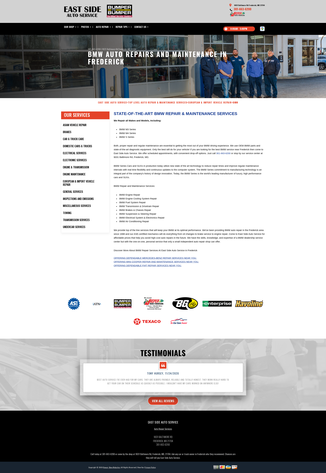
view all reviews (163, 400)
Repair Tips (121, 27)
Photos (85, 27)
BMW (235, 102)
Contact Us (140, 27)
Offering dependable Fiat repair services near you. (148, 265)
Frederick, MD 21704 (127, 49)
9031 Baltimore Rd (110, 49)
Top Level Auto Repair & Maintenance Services (157, 102)
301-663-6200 (242, 9)
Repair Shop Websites (111, 467)
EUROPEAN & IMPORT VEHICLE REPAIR (210, 102)
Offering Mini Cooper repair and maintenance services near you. (156, 261)
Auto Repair (102, 27)
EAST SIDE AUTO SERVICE (112, 102)
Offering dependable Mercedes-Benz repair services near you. (155, 258)
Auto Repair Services (163, 428)
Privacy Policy (150, 467)
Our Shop (69, 27)
